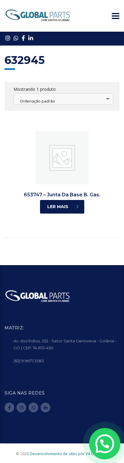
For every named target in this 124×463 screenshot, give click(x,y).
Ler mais (57, 206)
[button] (105, 444)
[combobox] (63, 99)
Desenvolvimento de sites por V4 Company (69, 453)
